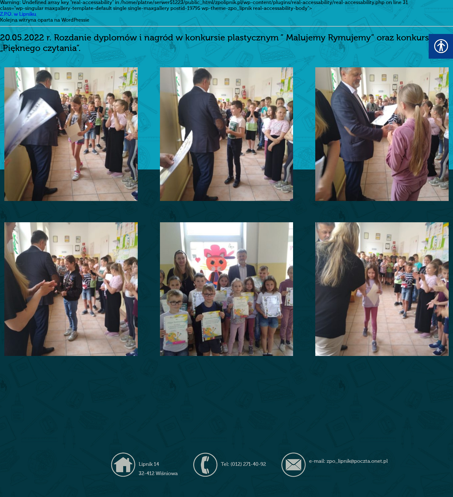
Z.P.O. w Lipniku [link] (18, 14)
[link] (71, 134)
